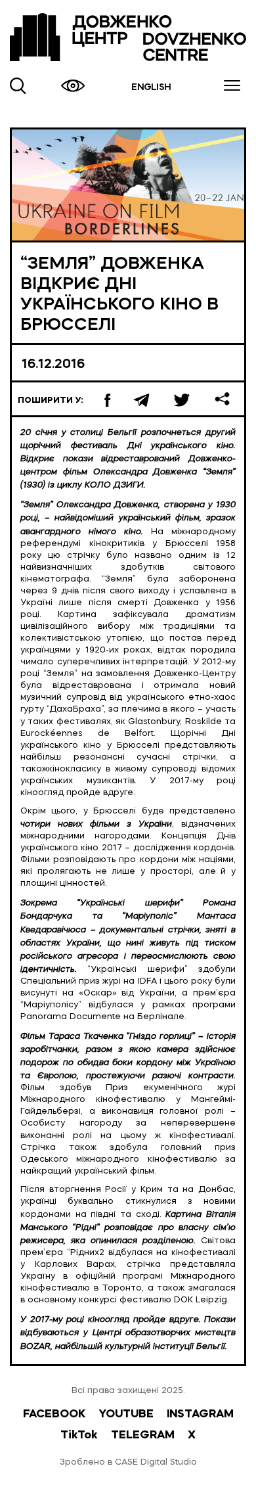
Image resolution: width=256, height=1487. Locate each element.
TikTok (79, 1435)
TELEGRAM (143, 1435)
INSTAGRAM (200, 1414)
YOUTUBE (126, 1414)
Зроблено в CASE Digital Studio (128, 1462)
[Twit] (184, 398)
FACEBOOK (54, 1414)
